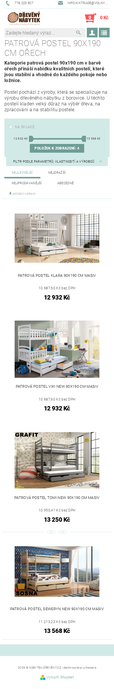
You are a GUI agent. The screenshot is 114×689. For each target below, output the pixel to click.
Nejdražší (57, 173)
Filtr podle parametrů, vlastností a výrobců (54, 161)
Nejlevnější (22, 173)
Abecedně (65, 183)
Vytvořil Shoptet (60, 677)
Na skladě (24, 127)
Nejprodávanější (27, 183)
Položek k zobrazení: (56, 148)
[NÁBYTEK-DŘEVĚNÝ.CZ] (24, 18)
